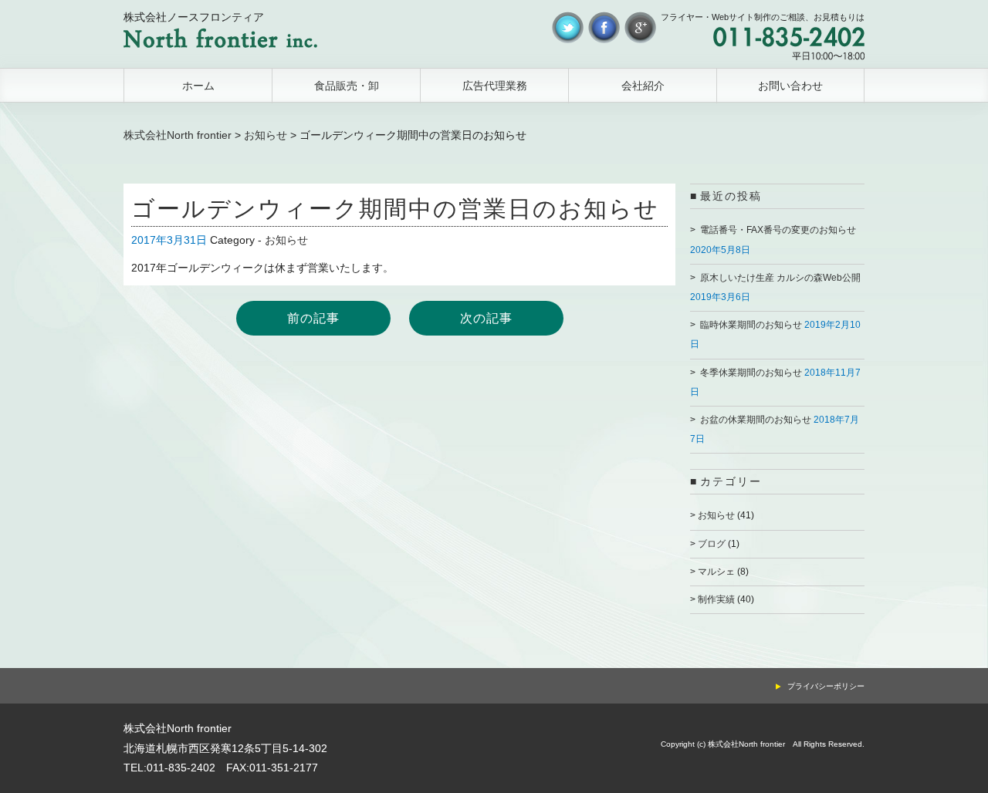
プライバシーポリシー (825, 686)
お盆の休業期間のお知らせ (755, 419)
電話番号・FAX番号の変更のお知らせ (778, 229)
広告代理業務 (494, 85)
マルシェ (716, 571)
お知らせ (265, 135)
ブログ (712, 543)
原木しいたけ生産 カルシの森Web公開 (780, 277)
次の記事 (486, 318)
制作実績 (716, 599)
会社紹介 (643, 85)
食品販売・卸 (346, 85)
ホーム (198, 85)
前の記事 (313, 318)
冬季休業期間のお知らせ (751, 372)
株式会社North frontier (178, 135)
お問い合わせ (790, 85)
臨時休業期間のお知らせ (751, 324)
